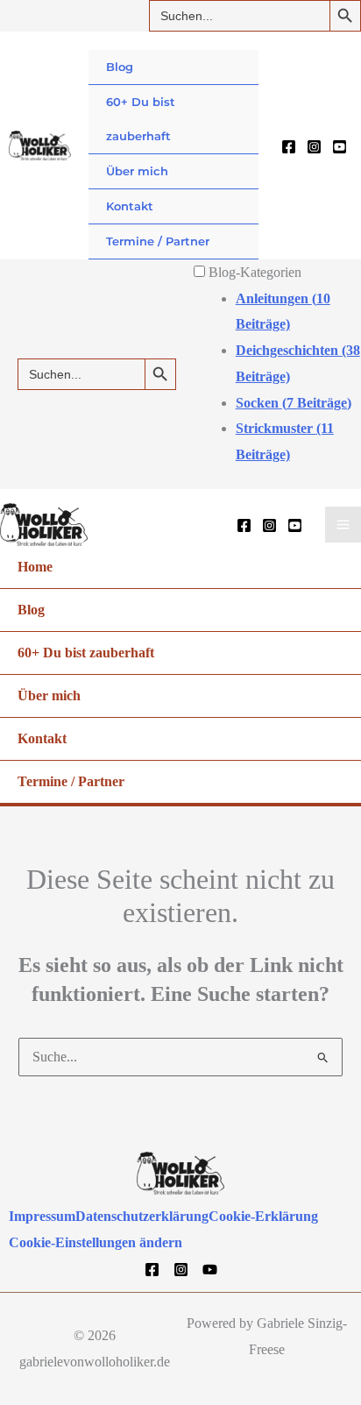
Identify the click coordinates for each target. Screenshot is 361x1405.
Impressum (42, 1216)
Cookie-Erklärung (263, 1216)
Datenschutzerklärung (142, 1216)
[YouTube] (339, 146)
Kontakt (129, 206)
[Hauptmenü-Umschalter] (343, 525)
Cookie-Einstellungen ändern (95, 1242)
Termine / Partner (157, 241)
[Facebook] (288, 146)
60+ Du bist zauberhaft (140, 119)
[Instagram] (314, 146)
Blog (119, 67)
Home (35, 566)
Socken (293, 402)
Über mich (137, 171)
